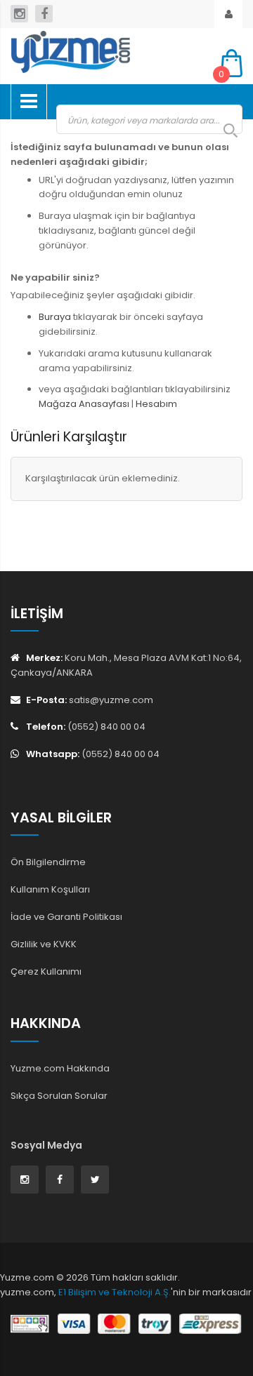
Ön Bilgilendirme (48, 862)
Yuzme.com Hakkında (60, 1068)
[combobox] (149, 119)
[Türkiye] (105, 52)
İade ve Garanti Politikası (66, 916)
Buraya (55, 316)
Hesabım (156, 403)
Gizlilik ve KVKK (44, 944)
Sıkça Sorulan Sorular (59, 1095)
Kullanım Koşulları (50, 889)
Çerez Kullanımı (46, 971)
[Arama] (223, 130)
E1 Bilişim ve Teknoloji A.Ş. (114, 1292)
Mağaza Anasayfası (84, 403)
